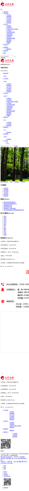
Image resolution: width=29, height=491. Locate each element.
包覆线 (8, 43)
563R (5, 216)
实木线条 (9, 27)
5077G (5, 221)
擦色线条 (9, 41)
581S (5, 220)
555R (5, 225)
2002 (5, 229)
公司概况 (16, 182)
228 (4, 227)
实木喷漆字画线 (11, 32)
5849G (5, 235)
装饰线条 (9, 40)
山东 (8, 463)
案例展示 (6, 47)
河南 (3, 463)
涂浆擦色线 (9, 35)
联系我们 (9, 22)
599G (5, 217)
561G (5, 232)
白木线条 (9, 30)
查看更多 (12, 427)
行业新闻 (9, 124)
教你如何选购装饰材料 (9, 202)
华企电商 (22, 456)
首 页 (11, 182)
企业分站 (3, 458)
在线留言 (9, 139)
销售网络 (9, 16)
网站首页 (6, 12)
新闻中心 (6, 44)
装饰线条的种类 (8, 206)
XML (16, 458)
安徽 (11, 463)
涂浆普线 (9, 36)
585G (5, 222)
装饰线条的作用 (8, 205)
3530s (5, 218)
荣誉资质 (9, 21)
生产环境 (9, 18)
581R (5, 224)
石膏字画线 (9, 33)
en (7, 142)
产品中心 (6, 24)
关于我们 (6, 13)
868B (5, 228)
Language (6, 140)
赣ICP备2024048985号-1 (7, 456)
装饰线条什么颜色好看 (9, 208)
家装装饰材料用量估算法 (10, 203)
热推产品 (3, 461)
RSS (13, 458)
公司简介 (9, 15)
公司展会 (9, 19)
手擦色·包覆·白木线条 (12, 29)
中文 (5, 53)
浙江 (25, 461)
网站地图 (8, 458)
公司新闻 (9, 122)
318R (5, 233)
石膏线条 (9, 26)
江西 (17, 461)
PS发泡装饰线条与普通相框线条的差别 (14, 210)
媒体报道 (9, 125)
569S (5, 231)
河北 (6, 463)
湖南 (22, 461)
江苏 (14, 461)
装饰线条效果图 (11, 38)
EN (1, 9)
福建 (20, 461)
